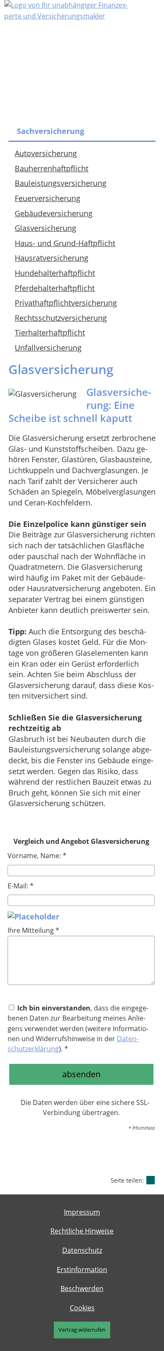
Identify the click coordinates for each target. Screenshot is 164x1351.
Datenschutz (82, 1250)
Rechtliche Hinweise (82, 1231)
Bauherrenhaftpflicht (51, 168)
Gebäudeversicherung (54, 213)
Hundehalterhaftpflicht (55, 273)
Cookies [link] (82, 1307)
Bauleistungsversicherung (60, 183)
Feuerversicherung (47, 198)
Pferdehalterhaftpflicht (55, 288)
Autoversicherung (46, 153)
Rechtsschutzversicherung (61, 318)
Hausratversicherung (51, 258)
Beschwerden (82, 1288)
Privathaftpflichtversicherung (66, 303)
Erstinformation (82, 1269)
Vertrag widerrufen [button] (82, 1329)
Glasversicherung (45, 228)
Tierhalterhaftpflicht (50, 332)
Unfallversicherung (48, 348)
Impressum (82, 1212)
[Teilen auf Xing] (150, 1180)
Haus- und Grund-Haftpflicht (65, 243)
